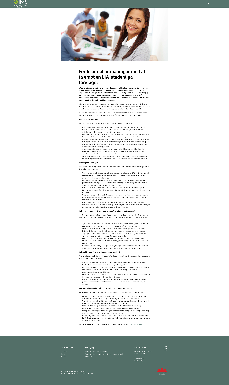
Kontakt (63, 357)
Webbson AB (76, 373)
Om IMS (64, 351)
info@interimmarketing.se (143, 351)
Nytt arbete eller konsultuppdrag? (97, 351)
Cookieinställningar (87, 373)
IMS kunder (89, 357)
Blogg (63, 354)
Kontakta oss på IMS (134, 324)
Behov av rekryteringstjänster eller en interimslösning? (104, 354)
